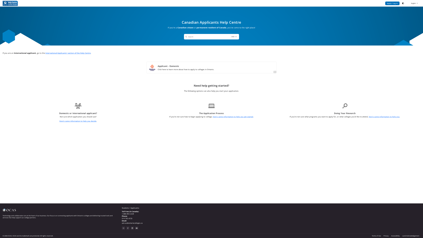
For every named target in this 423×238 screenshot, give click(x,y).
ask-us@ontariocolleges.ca (132, 223)
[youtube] (136, 228)
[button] (418, 232)
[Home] (10, 3)
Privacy (386, 236)
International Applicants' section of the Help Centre (68, 53)
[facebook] (128, 228)
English (413, 3)
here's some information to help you (384, 117)
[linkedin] (132, 228)
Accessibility (395, 236)
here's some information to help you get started (233, 117)
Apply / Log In (392, 3)
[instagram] (123, 228)
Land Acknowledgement (410, 236)
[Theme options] (403, 3)
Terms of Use (376, 236)
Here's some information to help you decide (77, 121)
